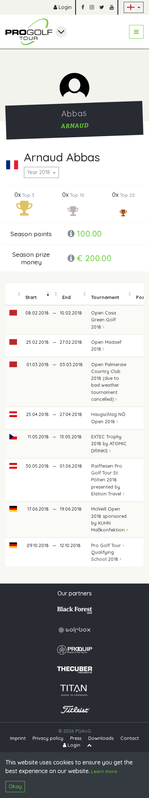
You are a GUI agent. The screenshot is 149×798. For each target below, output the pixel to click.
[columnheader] (13, 294)
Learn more (104, 771)
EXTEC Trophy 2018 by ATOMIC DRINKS (109, 443)
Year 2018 (39, 172)
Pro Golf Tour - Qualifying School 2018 (107, 552)
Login (64, 7)
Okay (15, 786)
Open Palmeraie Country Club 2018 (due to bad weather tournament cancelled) (108, 381)
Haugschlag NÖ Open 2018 (108, 417)
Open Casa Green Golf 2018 (103, 319)
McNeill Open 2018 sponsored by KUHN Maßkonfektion (109, 519)
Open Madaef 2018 (106, 345)
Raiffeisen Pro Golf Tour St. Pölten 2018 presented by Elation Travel (107, 479)
